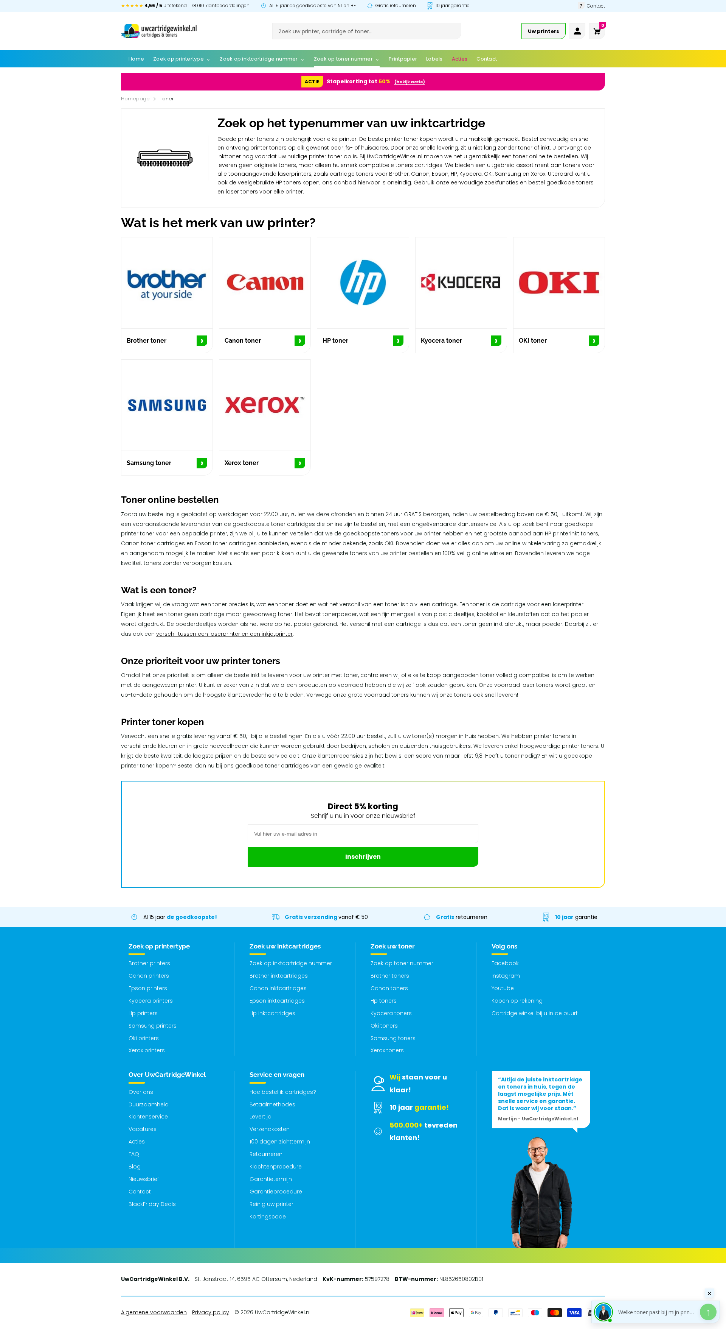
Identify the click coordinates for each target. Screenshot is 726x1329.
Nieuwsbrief (144, 1179)
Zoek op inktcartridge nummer (291, 963)
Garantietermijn (271, 1179)
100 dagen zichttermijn (280, 1141)
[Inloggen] (577, 31)
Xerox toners (387, 1050)
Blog (135, 1166)
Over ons (141, 1092)
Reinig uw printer (271, 1204)
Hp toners (384, 1001)
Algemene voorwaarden (154, 1312)
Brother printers (149, 963)
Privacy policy (210, 1312)
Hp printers (143, 1013)
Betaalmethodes (272, 1104)
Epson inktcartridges (277, 1001)
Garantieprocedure (276, 1191)
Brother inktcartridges (279, 976)
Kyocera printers (151, 1001)
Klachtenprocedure (276, 1166)
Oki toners (384, 1026)
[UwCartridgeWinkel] (159, 31)
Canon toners (389, 988)
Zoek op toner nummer (402, 963)
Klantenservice (148, 1116)
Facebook (505, 963)
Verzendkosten (270, 1129)
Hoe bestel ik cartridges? (283, 1092)
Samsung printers (153, 1026)
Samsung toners (393, 1038)
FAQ (134, 1154)
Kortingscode (268, 1216)
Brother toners (390, 976)
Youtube (503, 988)
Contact (140, 1191)
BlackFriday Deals (152, 1204)
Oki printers (144, 1038)
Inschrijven (363, 856)
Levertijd (260, 1116)
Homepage (135, 98)
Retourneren (266, 1154)
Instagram (506, 976)
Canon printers (149, 976)
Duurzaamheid (149, 1104)
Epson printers (148, 988)
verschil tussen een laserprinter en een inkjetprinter (224, 634)
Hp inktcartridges (272, 1013)
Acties (137, 1141)
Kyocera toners (391, 1013)
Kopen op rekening (517, 1001)
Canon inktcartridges (278, 988)
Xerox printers (147, 1050)
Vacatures (143, 1129)
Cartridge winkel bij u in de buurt (535, 1013)
